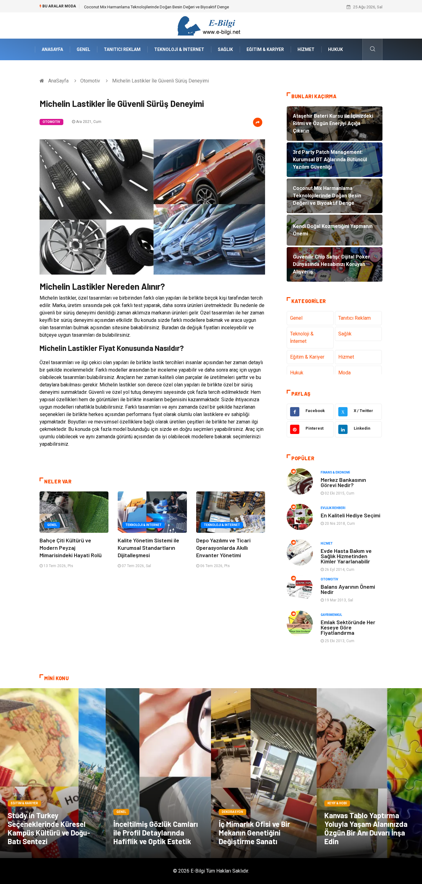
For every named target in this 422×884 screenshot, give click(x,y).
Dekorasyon (232, 812)
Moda (344, 373)
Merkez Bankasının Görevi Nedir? (343, 482)
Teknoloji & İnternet (179, 49)
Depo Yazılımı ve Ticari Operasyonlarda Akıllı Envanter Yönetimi (223, 547)
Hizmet (306, 49)
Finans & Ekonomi (335, 472)
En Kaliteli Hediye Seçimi (350, 515)
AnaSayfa (52, 49)
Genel (83, 49)
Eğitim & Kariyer (265, 49)
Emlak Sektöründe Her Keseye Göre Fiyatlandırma (348, 627)
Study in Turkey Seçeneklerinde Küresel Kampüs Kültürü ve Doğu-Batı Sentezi (49, 828)
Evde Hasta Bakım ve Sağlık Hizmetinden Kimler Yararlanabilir (346, 556)
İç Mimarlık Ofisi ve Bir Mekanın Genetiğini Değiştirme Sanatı (254, 832)
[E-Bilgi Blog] (211, 25)
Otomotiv (90, 81)
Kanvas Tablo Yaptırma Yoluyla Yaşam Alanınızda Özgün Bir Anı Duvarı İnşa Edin (365, 828)
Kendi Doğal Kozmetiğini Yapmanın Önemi (121, 7)
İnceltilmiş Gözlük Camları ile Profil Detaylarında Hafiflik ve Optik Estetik (155, 832)
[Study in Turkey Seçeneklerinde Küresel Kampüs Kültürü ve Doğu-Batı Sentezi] (53, 773)
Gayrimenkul (331, 615)
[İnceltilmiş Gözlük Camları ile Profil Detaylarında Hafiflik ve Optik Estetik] (158, 773)
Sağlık (225, 49)
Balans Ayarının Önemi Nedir (348, 589)
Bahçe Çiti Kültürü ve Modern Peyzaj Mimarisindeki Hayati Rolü (71, 547)
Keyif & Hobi (337, 803)
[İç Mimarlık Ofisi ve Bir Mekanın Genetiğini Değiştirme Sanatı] (264, 773)
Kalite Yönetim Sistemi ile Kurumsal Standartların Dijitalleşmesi (148, 547)
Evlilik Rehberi (333, 508)
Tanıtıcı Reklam (122, 49)
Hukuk (335, 49)
